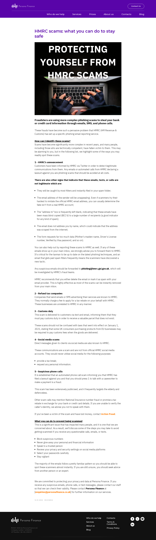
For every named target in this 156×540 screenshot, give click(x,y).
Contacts (126, 14)
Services (76, 14)
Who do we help (55, 14)
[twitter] (137, 520)
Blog (141, 14)
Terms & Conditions (112, 523)
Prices (92, 14)
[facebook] (132, 520)
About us (109, 14)
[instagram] (142, 520)
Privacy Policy (113, 528)
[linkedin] (132, 526)
